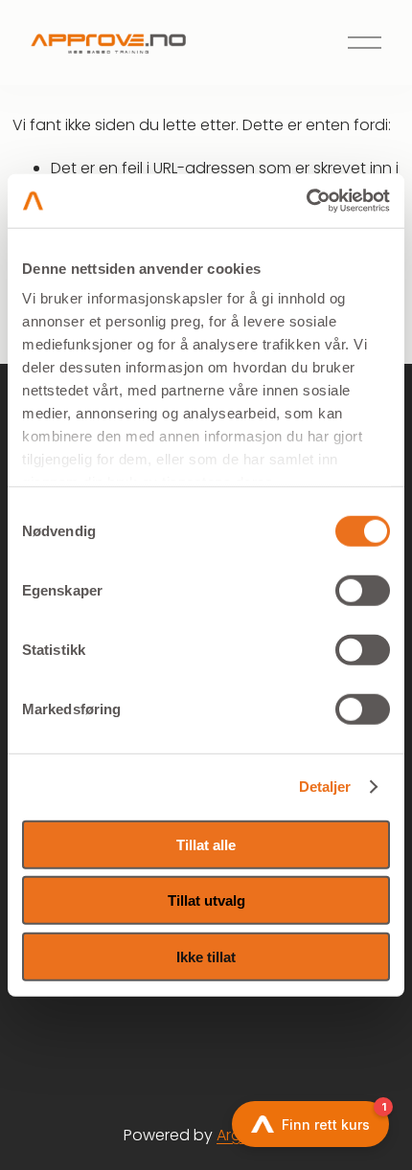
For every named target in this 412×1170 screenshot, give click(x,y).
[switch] (362, 589)
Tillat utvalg (206, 900)
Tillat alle (206, 844)
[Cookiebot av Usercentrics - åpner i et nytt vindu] (306, 201)
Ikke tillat (206, 956)
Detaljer (325, 786)
